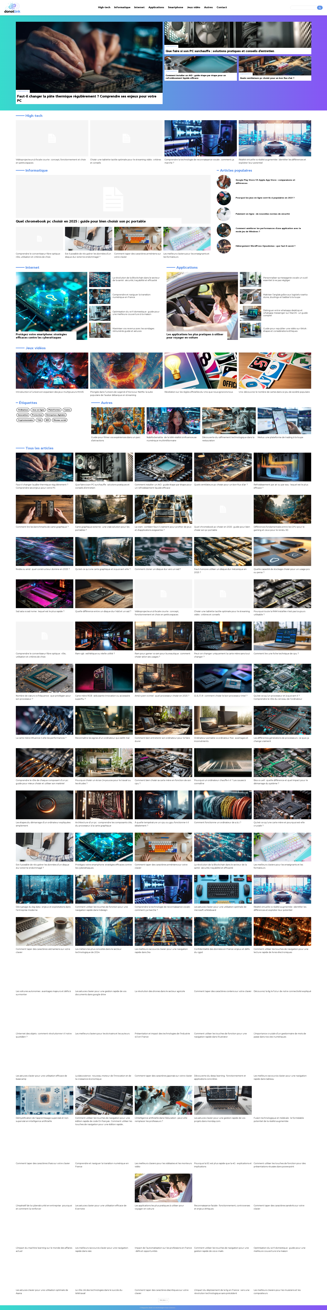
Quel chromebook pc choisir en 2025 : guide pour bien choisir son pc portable (81, 221)
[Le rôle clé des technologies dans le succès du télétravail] (104, 1272)
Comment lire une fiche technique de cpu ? (276, 653)
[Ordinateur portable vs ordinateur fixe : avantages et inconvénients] (223, 720)
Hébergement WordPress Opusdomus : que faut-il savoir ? (265, 246)
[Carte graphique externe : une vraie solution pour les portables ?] (104, 509)
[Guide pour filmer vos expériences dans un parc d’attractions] (118, 420)
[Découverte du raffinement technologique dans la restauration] (229, 420)
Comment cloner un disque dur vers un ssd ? (158, 569)
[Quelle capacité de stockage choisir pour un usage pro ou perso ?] (282, 551)
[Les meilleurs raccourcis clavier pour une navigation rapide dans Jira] (163, 931)
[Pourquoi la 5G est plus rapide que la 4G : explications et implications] (223, 1145)
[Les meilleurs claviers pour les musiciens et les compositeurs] (282, 1272)
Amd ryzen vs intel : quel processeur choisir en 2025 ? (162, 696)
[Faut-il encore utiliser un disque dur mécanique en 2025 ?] (223, 551)
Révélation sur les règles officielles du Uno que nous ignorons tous (199, 392)
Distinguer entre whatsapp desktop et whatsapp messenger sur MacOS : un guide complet (285, 313)
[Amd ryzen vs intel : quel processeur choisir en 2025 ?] (163, 678)
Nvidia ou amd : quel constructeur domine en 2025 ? (43, 569)
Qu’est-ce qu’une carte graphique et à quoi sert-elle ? (103, 569)
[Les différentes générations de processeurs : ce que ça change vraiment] (282, 720)
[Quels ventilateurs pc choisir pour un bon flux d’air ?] (275, 68)
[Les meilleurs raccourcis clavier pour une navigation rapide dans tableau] (282, 1058)
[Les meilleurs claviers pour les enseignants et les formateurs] (187, 238)
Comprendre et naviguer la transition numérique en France (131, 295)
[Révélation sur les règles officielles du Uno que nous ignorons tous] (201, 371)
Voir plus (163, 1300)
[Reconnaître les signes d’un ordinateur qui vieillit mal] (104, 720)
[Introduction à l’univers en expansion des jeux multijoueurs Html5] (52, 371)
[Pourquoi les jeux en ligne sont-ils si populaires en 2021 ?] (224, 198)
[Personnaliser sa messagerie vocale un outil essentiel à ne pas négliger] (250, 279)
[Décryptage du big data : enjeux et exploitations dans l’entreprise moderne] (44, 889)
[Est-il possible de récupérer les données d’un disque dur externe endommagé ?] (88, 238)
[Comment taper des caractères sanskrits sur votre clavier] (282, 1188)
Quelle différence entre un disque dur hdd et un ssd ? (103, 611)
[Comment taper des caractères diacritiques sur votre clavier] (163, 1272)
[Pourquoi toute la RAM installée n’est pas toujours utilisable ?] (282, 593)
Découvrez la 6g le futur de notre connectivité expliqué (282, 991)
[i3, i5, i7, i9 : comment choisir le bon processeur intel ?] (223, 678)
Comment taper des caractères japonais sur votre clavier (163, 1076)
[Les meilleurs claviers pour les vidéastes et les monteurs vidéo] (163, 1145)
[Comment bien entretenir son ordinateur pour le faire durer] (163, 720)
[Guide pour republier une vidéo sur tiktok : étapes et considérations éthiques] (250, 330)
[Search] (320, 8)
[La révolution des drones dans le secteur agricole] (163, 973)
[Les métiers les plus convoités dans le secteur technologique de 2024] (104, 931)
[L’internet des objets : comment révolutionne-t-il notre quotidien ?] (44, 1015)
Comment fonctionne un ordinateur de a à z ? (217, 822)
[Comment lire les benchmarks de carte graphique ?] (44, 509)
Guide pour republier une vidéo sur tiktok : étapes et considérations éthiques (285, 329)
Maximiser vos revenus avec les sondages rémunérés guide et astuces (133, 329)
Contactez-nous (181, 1308)
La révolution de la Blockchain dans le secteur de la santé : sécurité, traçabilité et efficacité (136, 279)
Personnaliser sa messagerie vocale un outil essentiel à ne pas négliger (285, 279)
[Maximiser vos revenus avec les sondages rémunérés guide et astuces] (100, 330)
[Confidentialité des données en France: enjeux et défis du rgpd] (223, 931)
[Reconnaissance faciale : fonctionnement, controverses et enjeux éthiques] (223, 1188)
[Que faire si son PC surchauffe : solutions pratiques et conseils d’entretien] (237, 38)
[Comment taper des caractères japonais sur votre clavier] (163, 1058)
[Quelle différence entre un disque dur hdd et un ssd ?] (104, 593)
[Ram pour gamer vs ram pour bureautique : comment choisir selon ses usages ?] (163, 636)
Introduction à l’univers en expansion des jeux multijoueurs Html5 (50, 392)
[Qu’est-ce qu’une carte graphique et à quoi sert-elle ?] (104, 551)
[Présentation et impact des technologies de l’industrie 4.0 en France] (163, 1015)
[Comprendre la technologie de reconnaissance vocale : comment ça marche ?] (201, 138)
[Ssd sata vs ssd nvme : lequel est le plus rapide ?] (44, 593)
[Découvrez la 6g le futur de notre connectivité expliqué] (282, 973)
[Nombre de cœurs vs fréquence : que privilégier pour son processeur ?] (44, 678)
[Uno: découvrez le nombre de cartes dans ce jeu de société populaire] (275, 371)
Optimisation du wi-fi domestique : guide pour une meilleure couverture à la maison (136, 312)
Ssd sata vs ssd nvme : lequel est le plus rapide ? (40, 611)
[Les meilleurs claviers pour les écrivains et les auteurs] (104, 1015)
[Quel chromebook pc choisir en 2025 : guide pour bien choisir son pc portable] (113, 199)
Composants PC (22, 91)
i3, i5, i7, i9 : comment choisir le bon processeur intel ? (220, 696)
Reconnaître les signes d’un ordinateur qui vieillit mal (102, 738)
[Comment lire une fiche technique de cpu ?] (282, 636)
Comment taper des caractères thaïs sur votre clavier (43, 1163)
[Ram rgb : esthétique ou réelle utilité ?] (104, 636)
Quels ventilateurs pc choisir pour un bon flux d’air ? (221, 484)
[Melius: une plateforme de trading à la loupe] (284, 420)
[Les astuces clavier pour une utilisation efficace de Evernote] (104, 1188)
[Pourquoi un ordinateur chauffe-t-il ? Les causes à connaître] (223, 762)
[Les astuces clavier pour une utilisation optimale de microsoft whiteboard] (223, 889)
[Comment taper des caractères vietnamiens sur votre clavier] (44, 931)
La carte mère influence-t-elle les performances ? (41, 738)
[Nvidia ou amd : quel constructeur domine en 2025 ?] (44, 551)
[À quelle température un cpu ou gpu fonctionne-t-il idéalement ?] (163, 804)
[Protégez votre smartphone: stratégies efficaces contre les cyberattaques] (51, 306)
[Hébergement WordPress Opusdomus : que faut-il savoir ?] (224, 246)
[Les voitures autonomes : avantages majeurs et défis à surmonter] (44, 973)
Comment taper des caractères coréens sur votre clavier (223, 991)
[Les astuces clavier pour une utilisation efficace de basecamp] (44, 1058)
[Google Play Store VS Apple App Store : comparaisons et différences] (224, 182)
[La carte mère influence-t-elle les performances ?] (44, 720)
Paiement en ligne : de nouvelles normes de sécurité (263, 214)
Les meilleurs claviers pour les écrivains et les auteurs (102, 1033)
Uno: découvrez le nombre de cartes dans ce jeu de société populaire (274, 392)
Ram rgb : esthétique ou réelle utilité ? (95, 653)
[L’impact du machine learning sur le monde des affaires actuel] (44, 1230)
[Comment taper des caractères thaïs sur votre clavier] (44, 1145)
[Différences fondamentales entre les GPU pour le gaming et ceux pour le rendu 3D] (282, 509)
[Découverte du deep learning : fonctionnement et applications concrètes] (223, 1058)
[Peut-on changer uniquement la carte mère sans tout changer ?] (223, 636)
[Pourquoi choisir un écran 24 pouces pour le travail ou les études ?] (104, 762)
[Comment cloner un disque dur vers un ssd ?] (163, 551)
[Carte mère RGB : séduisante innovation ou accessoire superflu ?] (104, 678)
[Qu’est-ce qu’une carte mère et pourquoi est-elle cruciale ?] (282, 804)
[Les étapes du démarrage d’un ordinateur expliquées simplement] (44, 804)
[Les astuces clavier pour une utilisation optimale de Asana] (44, 1272)
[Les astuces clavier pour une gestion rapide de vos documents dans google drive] (104, 973)
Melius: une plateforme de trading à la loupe (280, 437)
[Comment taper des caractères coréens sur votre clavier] (223, 973)
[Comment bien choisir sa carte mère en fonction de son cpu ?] (163, 762)
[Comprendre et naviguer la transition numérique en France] (100, 296)
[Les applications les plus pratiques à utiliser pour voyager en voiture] (202, 306)
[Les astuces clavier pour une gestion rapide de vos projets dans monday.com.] (223, 1100)
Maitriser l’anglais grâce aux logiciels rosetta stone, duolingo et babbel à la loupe (285, 295)
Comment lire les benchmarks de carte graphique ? (42, 527)
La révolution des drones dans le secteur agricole (160, 991)
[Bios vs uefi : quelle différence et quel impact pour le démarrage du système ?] (282, 762)
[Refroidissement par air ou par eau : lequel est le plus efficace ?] (282, 467)
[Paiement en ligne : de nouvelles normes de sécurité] (224, 214)
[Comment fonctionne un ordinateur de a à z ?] (223, 804)
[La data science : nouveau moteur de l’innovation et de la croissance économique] (104, 1058)
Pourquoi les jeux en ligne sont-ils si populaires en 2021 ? (265, 198)
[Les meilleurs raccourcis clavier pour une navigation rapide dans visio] (104, 1230)
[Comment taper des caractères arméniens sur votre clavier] (137, 238)
